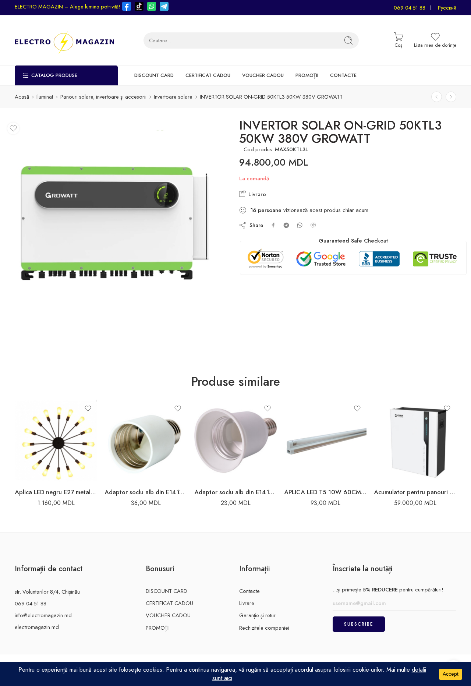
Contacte (249, 591)
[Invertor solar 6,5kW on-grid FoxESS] (451, 96)
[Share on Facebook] (273, 225)
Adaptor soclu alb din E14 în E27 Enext (235, 492)
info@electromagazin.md (43, 615)
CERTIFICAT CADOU (207, 75)
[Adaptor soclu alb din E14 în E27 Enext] (235, 440)
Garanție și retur (257, 615)
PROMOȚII (306, 75)
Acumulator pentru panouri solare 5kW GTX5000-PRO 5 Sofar (415, 492)
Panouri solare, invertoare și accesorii (103, 96)
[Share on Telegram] (286, 225)
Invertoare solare (173, 96)
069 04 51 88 (409, 7)
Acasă (22, 96)
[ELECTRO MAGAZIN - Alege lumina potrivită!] (64, 40)
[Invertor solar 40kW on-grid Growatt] (436, 96)
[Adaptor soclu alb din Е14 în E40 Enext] (146, 440)
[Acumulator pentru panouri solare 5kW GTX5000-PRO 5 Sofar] (415, 440)
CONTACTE (343, 75)
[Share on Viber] (313, 225)
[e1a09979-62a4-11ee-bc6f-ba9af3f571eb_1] (115, 230)
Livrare (256, 194)
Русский (447, 7)
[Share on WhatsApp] (300, 225)
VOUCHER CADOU (263, 75)
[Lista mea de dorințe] (13, 128)
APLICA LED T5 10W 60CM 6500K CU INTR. (325, 492)
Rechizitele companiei (264, 628)
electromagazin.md (37, 627)
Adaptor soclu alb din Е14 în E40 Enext (146, 492)
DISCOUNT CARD (154, 75)
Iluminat (44, 96)
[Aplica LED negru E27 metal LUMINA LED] (56, 440)
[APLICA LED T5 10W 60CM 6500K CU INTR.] (325, 440)
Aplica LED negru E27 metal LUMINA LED (56, 492)
